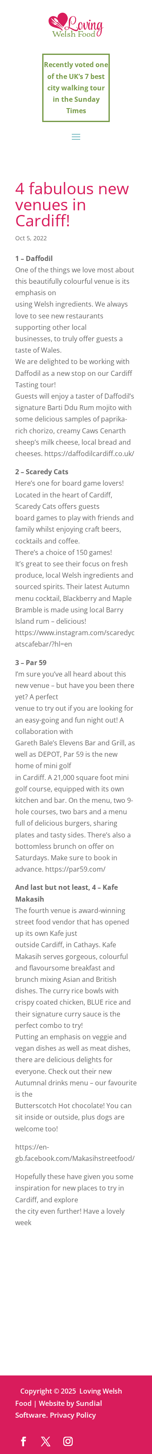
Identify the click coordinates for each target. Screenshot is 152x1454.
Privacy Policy (73, 1415)
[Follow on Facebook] (23, 1441)
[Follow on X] (45, 1441)
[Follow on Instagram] (68, 1441)
